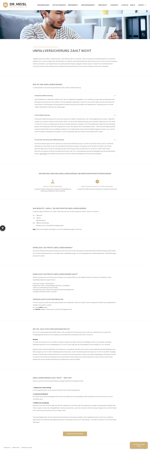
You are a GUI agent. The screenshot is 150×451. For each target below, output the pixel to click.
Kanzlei (132, 5)
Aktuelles (124, 5)
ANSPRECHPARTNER (75, 434)
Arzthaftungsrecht (59, 5)
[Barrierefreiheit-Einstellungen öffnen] (2, 228)
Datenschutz (15, 447)
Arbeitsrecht (102, 5)
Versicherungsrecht (88, 5)
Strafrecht (114, 5)
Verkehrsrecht (73, 5)
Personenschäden (43, 5)
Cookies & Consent (26, 447)
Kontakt (141, 5)
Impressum (7, 447)
